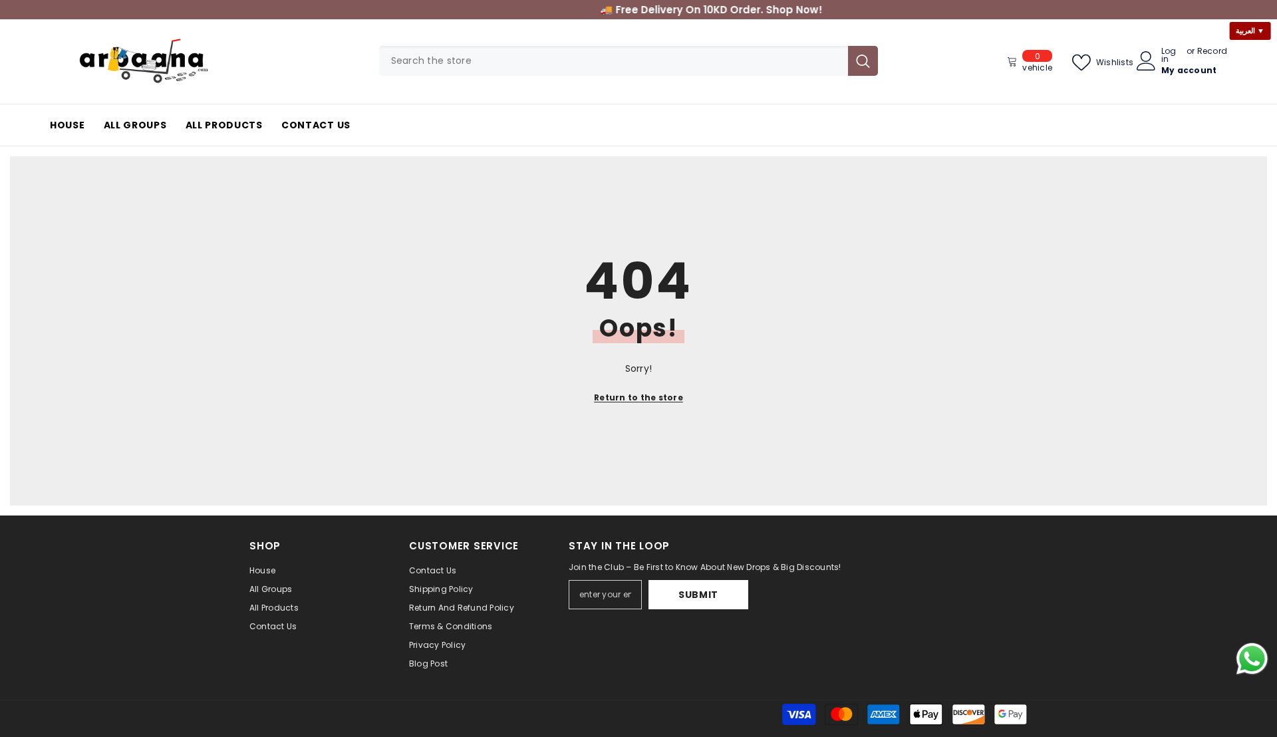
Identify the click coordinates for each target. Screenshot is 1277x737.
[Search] (628, 61)
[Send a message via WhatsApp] (1252, 659)
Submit (698, 594)
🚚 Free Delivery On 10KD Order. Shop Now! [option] (638, 10)
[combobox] (613, 61)
